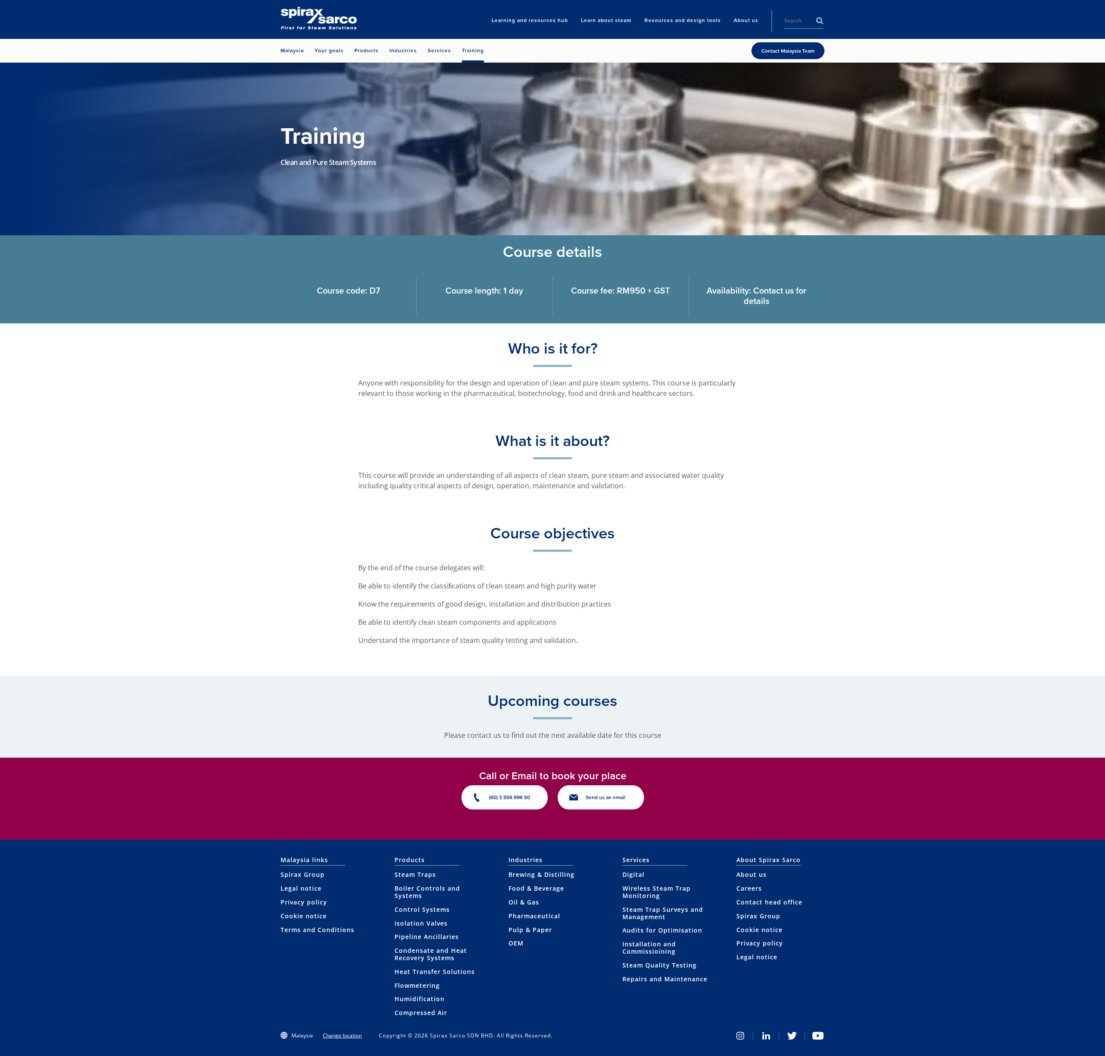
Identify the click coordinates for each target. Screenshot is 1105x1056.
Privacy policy (304, 902)
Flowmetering (417, 985)
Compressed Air (421, 1013)
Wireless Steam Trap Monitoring (656, 892)
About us (751, 874)
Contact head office (769, 902)
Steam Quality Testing (659, 965)
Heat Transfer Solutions (435, 971)
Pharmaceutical (534, 916)
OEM (516, 943)
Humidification (420, 999)
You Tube (817, 1036)
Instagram (740, 1036)
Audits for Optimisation (662, 930)
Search (819, 20)
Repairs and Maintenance (664, 979)
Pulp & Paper (530, 930)
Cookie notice (304, 916)
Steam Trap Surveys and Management (662, 913)
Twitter (792, 1036)
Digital (633, 874)
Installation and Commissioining (649, 947)
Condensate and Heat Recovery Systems (431, 954)
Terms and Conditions (317, 930)
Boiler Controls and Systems (427, 892)
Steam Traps (415, 874)
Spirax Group (303, 874)
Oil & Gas (523, 902)
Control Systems (422, 909)
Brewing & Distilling (541, 874)
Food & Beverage (536, 888)
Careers (749, 888)
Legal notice (301, 888)
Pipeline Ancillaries (427, 937)
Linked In (766, 1036)
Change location (342, 1035)
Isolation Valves (421, 923)
